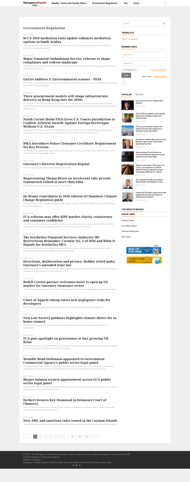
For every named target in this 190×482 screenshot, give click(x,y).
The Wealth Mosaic (132, 209)
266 (86, 436)
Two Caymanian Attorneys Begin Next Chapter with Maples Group (149, 181)
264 (72, 436)
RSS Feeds (126, 237)
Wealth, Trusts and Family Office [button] (69, 3)
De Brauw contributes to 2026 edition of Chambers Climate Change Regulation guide (70, 198)
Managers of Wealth (31, 462)
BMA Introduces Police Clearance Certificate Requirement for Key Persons (69, 145)
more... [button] (137, 3)
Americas (68, 462)
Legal (109, 462)
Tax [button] (126, 3)
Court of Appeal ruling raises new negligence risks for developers (66, 302)
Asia (61, 462)
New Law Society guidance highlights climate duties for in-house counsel (70, 320)
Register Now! (160, 76)
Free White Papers (129, 226)
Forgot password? (159, 70)
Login (126, 75)
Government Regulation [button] (105, 3)
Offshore (53, 462)
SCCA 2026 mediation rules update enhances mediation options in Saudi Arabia (67, 40)
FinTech (95, 462)
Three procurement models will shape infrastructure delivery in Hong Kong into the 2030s (65, 98)
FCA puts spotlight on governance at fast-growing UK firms (65, 340)
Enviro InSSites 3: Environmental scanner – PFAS (62, 79)
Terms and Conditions (50, 457)
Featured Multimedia (130, 231)
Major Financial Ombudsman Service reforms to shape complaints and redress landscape (66, 60)
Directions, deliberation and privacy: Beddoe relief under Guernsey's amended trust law (69, 263)
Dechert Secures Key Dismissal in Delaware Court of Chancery (64, 402)
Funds (102, 462)
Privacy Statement (32, 457)
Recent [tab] (139, 94)
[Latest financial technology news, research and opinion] (34, 3)
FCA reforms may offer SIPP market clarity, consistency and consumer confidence (67, 218)
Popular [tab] (126, 94)
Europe (45, 462)
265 (79, 436)
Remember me (130, 70)
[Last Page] (97, 437)
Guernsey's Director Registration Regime (56, 164)
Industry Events (128, 220)
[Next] (92, 437)
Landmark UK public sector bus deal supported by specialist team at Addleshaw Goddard (151, 195)
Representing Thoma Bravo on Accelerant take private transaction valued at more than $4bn (67, 180)
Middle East (78, 462)
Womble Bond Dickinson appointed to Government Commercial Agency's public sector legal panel (64, 361)
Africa (87, 462)
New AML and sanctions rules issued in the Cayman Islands (70, 420)
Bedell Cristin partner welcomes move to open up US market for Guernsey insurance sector (65, 284)
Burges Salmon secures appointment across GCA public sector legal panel (67, 381)
